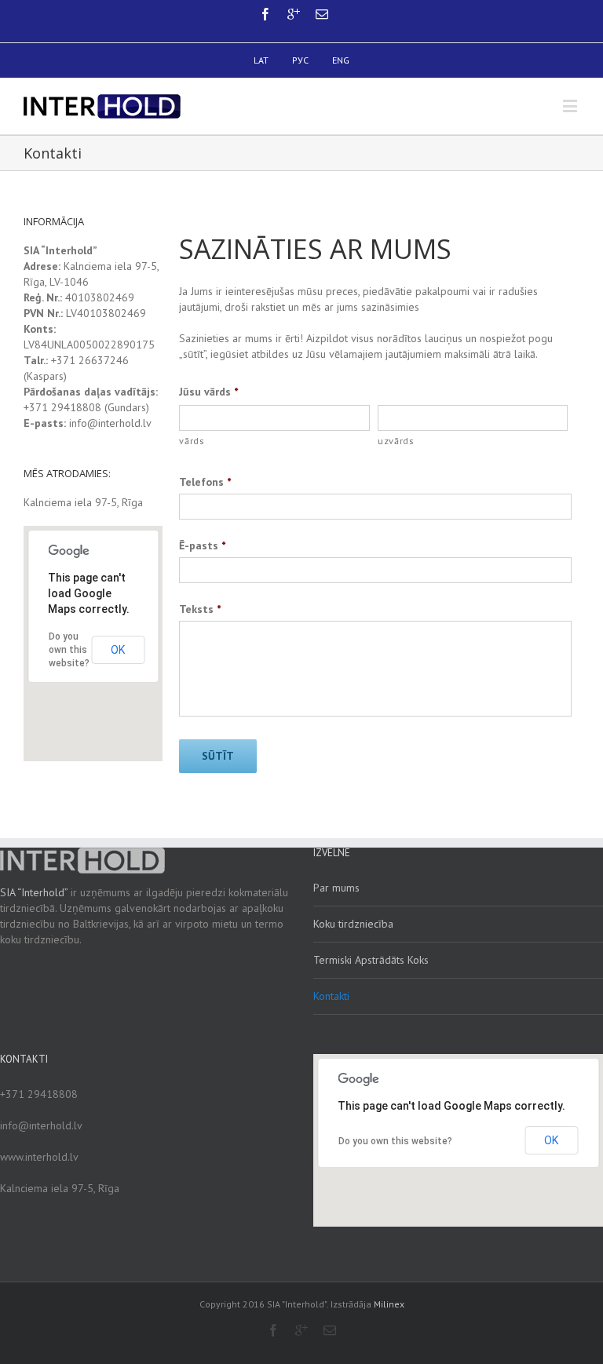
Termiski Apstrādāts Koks (371, 960)
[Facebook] (265, 14)
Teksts (200, 609)
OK (118, 650)
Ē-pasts (202, 545)
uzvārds (396, 441)
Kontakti (331, 996)
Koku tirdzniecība (353, 924)
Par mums (336, 888)
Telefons (205, 482)
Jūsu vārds (208, 392)
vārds (191, 441)
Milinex (389, 1304)
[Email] (322, 14)
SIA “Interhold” (34, 892)
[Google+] (293, 14)
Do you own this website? (69, 650)
